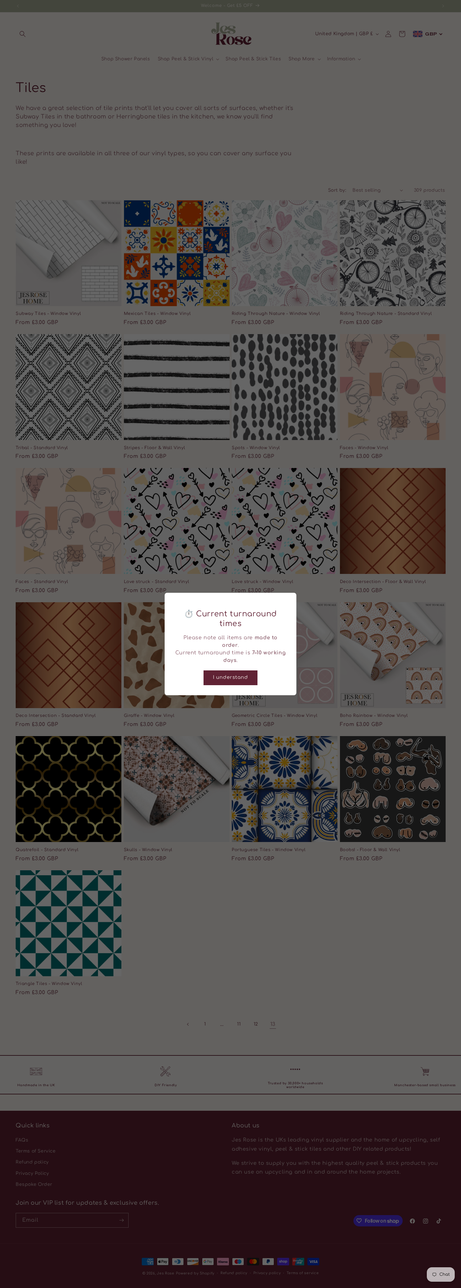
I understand (230, 677)
